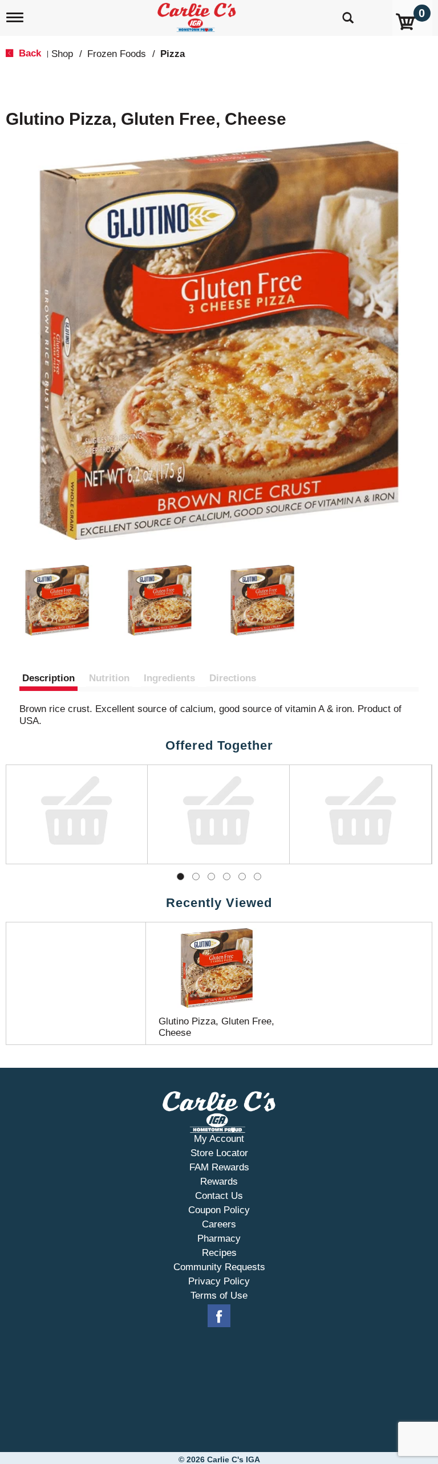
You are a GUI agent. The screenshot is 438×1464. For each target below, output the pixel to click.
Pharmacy (219, 1235)
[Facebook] (219, 1313)
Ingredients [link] (169, 678)
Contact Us (219, 1193)
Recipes (219, 1250)
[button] (57, 600)
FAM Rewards (219, 1164)
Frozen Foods (116, 53)
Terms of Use (219, 1292)
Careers (219, 1221)
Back (28, 53)
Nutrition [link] (109, 678)
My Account (219, 1135)
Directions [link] (232, 678)
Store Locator (219, 1150)
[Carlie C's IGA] (198, 15)
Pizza (172, 53)
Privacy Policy (219, 1278)
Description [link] (48, 678)
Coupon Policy (219, 1207)
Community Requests (219, 1264)
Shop (62, 53)
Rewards (219, 1178)
